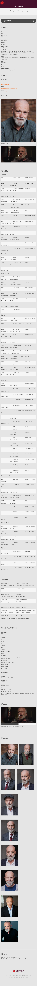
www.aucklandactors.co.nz (8, 91)
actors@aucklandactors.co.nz (9, 88)
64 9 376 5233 (5, 84)
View (9, 756)
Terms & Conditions (14, 977)
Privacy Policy (24, 977)
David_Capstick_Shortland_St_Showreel (12, 726)
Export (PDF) (7, 21)
